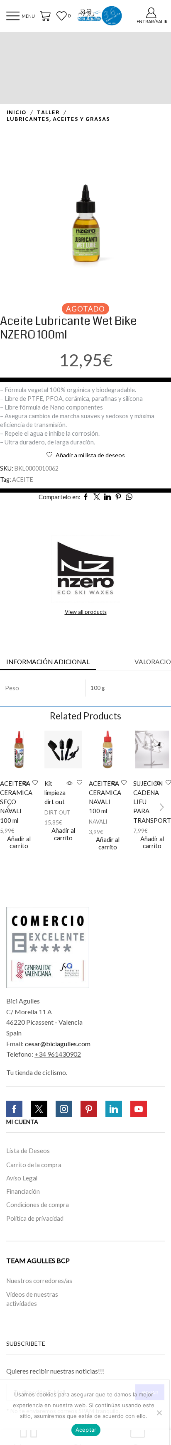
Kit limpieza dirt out (54, 792)
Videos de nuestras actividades (32, 1298)
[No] (159, 1412)
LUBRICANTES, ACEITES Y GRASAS (58, 119)
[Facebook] (14, 1109)
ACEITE (22, 479)
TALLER (48, 113)
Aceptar (86, 1429)
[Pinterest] (89, 1109)
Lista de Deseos (28, 1150)
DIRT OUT (57, 812)
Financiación (23, 1191)
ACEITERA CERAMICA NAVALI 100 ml (99, 797)
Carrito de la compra (33, 1164)
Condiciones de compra (37, 1204)
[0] (64, 16)
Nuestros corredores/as (39, 1280)
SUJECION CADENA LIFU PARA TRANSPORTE (143, 802)
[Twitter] (39, 1109)
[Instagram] (64, 1109)
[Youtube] (138, 1109)
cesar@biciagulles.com (57, 1044)
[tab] (48, 661)
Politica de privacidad (35, 1218)
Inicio (17, 113)
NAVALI (98, 821)
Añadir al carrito (19, 842)
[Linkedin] (113, 1109)
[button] (9, 807)
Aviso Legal (21, 1177)
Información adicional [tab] (48, 661)
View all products (86, 611)
